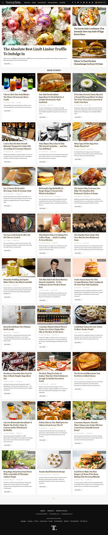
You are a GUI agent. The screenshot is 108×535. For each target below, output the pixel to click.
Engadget (23, 521)
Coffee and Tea (66, 215)
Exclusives (42, 2)
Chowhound (43, 521)
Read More (7, 63)
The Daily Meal (74, 521)
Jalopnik (30, 521)
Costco (32, 124)
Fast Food (32, 75)
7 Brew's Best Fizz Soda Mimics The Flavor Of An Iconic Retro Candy (16, 97)
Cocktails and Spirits (28, 307)
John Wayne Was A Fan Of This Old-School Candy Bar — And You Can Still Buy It (53, 146)
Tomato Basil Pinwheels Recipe (52, 472)
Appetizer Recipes (65, 452)
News (34, 2)
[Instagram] (87, 2)
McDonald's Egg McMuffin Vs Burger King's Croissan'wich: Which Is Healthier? (51, 191)
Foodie (51, 521)
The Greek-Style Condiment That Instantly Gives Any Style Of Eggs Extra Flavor (89, 31)
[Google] (89, 2)
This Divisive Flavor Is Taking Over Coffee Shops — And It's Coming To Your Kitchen (53, 237)
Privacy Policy (62, 511)
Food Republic (58, 521)
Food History (66, 124)
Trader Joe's (66, 307)
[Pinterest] (81, 2)
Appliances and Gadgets (98, 403)
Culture (67, 260)
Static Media (43, 514)
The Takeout (83, 521)
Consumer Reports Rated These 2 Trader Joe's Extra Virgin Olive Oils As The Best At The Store (53, 329)
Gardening (32, 452)
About (42, 511)
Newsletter (101, 2)
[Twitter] (75, 2)
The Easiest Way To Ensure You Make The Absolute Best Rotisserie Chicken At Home (87, 191)
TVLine (36, 521)
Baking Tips (31, 260)
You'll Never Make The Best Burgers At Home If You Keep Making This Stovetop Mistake (87, 474)
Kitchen (62, 2)
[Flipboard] (78, 2)
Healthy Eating (66, 169)
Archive (51, 511)
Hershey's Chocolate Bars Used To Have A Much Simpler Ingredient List (17, 376)
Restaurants (52, 2)
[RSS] (92, 2)
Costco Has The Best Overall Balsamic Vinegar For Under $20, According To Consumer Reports (17, 146)
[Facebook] (72, 2)
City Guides (102, 41)
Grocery (67, 9)
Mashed (66, 521)
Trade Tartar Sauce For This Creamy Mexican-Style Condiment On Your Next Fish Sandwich (88, 282)
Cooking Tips (101, 9)
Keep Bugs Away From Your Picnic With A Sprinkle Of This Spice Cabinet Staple (17, 474)
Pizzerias (102, 215)
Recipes (27, 2)
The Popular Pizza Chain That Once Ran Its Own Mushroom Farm (86, 237)
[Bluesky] (84, 2)
